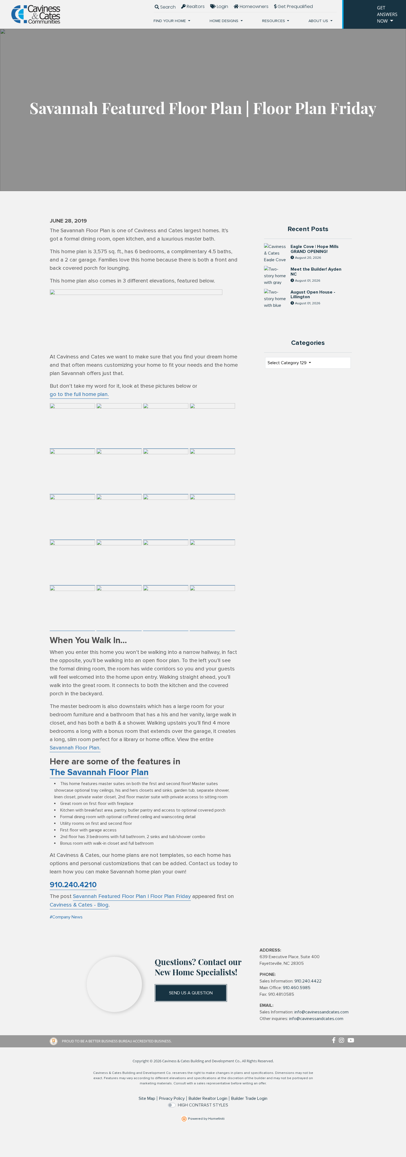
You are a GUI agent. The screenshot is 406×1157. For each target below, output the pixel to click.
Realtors (195, 6)
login (222, 6)
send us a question (191, 993)
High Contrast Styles (203, 1105)
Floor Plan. (75, 747)
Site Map (147, 1098)
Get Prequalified (294, 6)
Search (167, 7)
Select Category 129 (288, 363)
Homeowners (253, 6)
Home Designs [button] (224, 21)
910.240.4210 (73, 884)
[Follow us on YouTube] (351, 1041)
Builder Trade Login (249, 1098)
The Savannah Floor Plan (99, 772)
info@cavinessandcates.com (321, 1012)
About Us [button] (319, 21)
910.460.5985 (296, 987)
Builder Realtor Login (208, 1098)
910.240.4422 (307, 981)
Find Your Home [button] (170, 21)
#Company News (66, 917)
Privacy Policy (172, 1098)
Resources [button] (274, 21)
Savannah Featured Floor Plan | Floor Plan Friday (132, 896)
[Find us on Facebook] (335, 1041)
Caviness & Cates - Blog (79, 905)
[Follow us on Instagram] (343, 1041)
